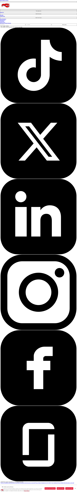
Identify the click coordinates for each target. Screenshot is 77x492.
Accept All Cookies (69, 488)
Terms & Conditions (10, 482)
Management (2, 20)
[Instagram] (38, 329)
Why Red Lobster (38, 13)
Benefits (1, 15)
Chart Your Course (38, 17)
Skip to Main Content (4, 0)
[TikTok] (38, 102)
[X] (38, 178)
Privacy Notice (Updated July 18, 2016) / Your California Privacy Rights (54, 482)
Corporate (2, 21)
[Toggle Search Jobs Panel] (38, 9)
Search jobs (64, 24)
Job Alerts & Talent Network (5, 23)
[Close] (75, 488)
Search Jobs (2, 22)
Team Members (3, 19)
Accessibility (27, 482)
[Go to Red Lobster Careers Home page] (6, 8)
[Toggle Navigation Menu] (38, 1)
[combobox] (38, 25)
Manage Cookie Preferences (50, 488)
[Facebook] (38, 405)
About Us (2, 12)
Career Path (2, 16)
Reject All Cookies (60, 488)
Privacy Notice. (26, 490)
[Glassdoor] (38, 480)
